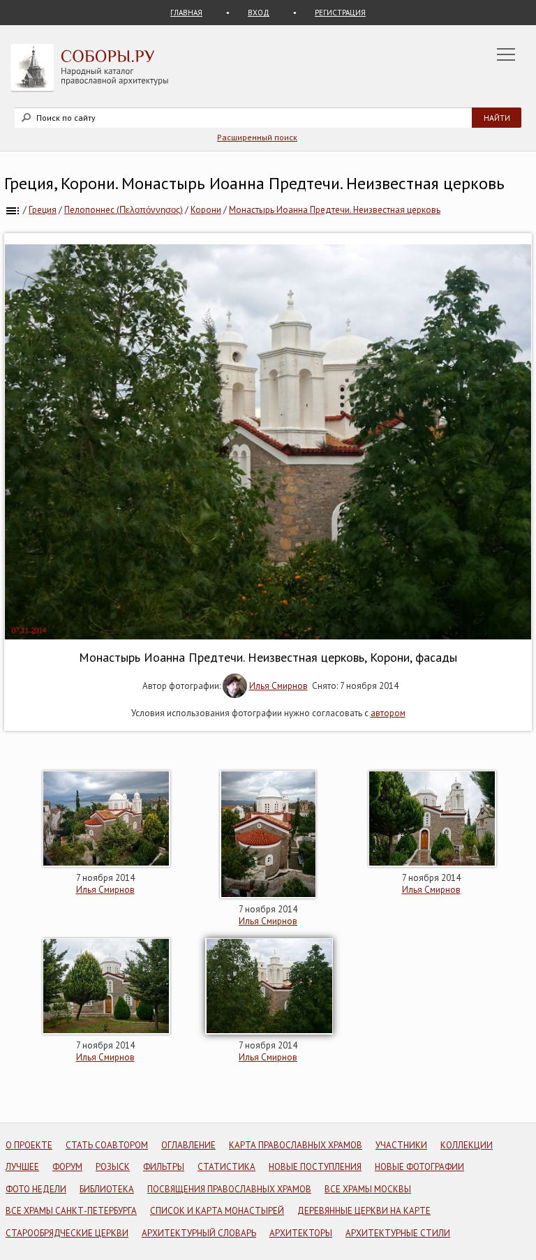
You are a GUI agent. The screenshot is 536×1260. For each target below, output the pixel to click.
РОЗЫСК (113, 1167)
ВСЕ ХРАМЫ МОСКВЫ (368, 1189)
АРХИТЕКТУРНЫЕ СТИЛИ (397, 1233)
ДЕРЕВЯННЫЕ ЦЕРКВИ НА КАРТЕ (364, 1211)
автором (388, 713)
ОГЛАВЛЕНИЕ (188, 1145)
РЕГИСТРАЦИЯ (340, 12)
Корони (206, 210)
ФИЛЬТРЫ (163, 1167)
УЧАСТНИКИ (401, 1145)
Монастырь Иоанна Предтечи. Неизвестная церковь (334, 210)
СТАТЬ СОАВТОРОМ (107, 1145)
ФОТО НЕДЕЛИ (36, 1189)
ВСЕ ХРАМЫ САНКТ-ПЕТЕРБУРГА (71, 1211)
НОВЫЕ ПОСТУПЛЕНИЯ (315, 1167)
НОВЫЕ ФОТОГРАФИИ (419, 1167)
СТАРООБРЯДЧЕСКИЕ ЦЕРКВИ (67, 1233)
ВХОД (258, 12)
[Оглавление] (12, 210)
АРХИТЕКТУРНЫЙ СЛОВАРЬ (199, 1233)
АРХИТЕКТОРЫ (300, 1233)
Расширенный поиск (257, 137)
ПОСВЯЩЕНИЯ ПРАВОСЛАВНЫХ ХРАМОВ (229, 1189)
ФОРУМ (67, 1167)
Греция (43, 210)
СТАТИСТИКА (226, 1167)
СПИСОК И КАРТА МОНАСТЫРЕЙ (217, 1211)
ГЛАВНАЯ (186, 12)
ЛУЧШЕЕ (22, 1167)
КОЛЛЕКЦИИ (466, 1145)
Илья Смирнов (278, 686)
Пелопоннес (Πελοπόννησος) (123, 210)
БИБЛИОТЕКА (107, 1189)
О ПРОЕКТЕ (29, 1145)
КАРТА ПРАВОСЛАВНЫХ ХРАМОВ (295, 1145)
